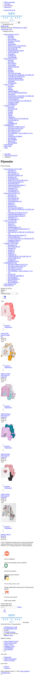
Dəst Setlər (11, 37)
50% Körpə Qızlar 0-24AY (15, 128)
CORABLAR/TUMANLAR (16, 76)
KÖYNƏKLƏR (12, 49)
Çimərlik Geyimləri (13, 102)
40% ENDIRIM (12, 143)
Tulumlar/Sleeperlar (13, 67)
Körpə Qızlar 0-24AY (10, 58)
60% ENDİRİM (12, 139)
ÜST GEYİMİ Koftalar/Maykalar (17, 92)
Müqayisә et (7, 7)
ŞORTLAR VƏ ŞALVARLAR (17, 45)
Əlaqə (6, 147)
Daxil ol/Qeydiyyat (9, 10)
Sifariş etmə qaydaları (10, 659)
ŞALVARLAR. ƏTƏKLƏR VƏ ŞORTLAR (21, 75)
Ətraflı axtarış (4, 26)
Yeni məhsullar (8, 144)
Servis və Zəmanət (9, 660)
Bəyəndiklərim (8, 5)
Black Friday (8, 146)
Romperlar (11, 42)
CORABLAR (12, 55)
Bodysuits (11, 36)
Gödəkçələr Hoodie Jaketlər (16, 50)
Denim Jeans (11, 94)
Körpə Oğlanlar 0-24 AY (11, 34)
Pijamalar (10, 70)
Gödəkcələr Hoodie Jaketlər (16, 79)
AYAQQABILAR (13, 52)
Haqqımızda (7, 657)
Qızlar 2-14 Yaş (8, 84)
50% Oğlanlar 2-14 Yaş (14, 130)
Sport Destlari (12, 44)
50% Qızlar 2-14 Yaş (14, 131)
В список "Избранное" (8, 326)
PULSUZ (10, 135)
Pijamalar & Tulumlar (14, 41)
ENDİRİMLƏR (12, 104)
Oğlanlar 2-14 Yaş (9, 105)
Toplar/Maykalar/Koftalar (15, 78)
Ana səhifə (7, 154)
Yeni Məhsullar (12, 57)
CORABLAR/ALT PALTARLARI (18, 118)
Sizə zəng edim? (10, 2)
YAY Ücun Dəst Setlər (14, 47)
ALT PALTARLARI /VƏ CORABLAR (19, 101)
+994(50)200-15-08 (11, 629)
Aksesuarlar (11, 54)
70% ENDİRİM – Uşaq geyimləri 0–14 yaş (20, 133)
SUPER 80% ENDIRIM (15, 136)
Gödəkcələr (11, 117)
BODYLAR (11, 141)
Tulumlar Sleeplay (13, 91)
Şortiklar (10, 113)
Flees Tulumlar (12, 39)
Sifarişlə (10, 115)
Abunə (19, 607)
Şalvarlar (10, 112)
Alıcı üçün (7, 4)
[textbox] (9, 22)
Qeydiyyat (7, 668)
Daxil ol (6, 666)
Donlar (10, 68)
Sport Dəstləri (12, 65)
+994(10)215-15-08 (19, 27)
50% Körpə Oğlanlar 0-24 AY (16, 126)
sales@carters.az (10, 632)
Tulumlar (10, 122)
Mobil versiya (9, 635)
